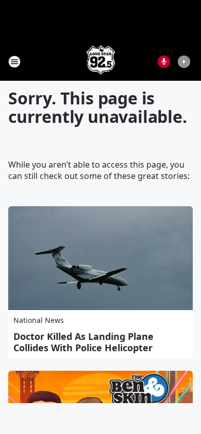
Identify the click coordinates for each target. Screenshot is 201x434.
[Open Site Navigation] (14, 62)
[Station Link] (101, 61)
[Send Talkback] (164, 62)
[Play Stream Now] (184, 62)
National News (38, 320)
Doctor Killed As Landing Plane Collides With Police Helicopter (83, 342)
